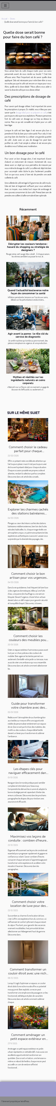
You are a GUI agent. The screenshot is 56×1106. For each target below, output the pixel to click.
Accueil (4, 18)
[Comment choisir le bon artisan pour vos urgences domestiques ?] (28, 556)
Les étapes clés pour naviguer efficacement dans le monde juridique (28, 773)
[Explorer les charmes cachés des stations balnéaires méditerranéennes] (28, 491)
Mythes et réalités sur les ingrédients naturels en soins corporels (28, 380)
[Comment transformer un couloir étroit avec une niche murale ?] (28, 951)
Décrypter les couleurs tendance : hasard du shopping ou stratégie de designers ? (28, 247)
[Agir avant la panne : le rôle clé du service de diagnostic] (27, 317)
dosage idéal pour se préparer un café (31, 112)
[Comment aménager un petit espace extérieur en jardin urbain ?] (28, 1017)
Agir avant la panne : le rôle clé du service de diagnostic (28, 335)
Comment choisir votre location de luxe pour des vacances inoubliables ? (28, 906)
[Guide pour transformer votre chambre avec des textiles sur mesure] (28, 686)
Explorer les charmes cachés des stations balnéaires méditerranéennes (28, 513)
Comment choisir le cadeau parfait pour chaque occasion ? (28, 451)
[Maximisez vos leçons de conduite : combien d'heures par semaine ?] (28, 819)
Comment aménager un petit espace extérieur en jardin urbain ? (28, 1039)
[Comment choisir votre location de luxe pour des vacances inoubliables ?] (28, 884)
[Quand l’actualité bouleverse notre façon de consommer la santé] (27, 274)
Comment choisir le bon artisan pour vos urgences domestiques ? (28, 577)
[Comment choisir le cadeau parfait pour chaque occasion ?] (28, 429)
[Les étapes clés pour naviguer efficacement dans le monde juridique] (28, 751)
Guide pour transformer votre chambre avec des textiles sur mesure (28, 707)
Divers (12, 18)
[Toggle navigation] (5, 5)
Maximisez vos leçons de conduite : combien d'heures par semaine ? (28, 840)
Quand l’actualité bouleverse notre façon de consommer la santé (28, 292)
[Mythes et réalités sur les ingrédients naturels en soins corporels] (27, 361)
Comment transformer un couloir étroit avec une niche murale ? (28, 973)
